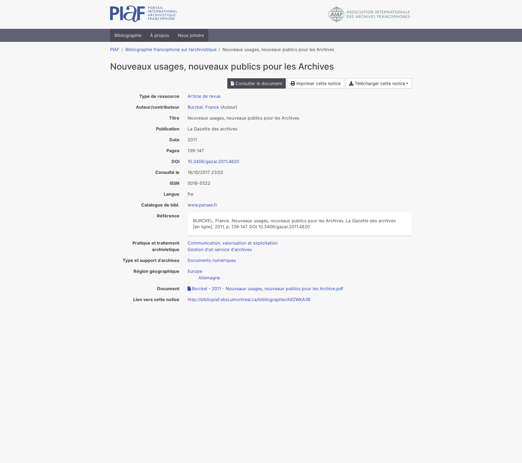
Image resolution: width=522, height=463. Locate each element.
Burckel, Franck (203, 107)
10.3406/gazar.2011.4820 (213, 161)
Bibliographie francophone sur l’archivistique (170, 49)
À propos (159, 35)
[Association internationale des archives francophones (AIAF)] (369, 14)
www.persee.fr (202, 205)
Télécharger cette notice (379, 83)
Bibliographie (127, 35)
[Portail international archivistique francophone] (143, 14)
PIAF (114, 49)
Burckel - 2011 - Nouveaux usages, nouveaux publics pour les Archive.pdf (267, 288)
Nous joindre (191, 35)
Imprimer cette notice (318, 83)
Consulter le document (258, 83)
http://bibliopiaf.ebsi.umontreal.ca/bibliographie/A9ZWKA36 (249, 299)
